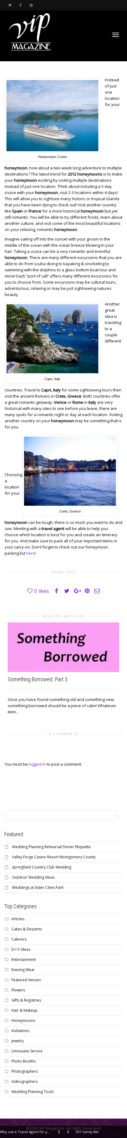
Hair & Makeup (24, 1010)
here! (31, 553)
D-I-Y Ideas (20, 949)
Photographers (24, 1071)
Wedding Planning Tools (32, 1091)
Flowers (18, 990)
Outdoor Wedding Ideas (33, 877)
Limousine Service (27, 1051)
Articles (17, 918)
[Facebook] (20, 5)
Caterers (19, 939)
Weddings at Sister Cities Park (37, 887)
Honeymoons (23, 1020)
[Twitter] (10, 5)
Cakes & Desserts (26, 929)
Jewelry (17, 1040)
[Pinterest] (31, 5)
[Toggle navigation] (115, 35)
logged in (37, 764)
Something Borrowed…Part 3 (38, 679)
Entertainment (23, 959)
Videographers (24, 1081)
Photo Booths (23, 1061)
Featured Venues (26, 979)
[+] (63, 647)
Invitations (20, 1030)
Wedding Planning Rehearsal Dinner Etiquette (51, 846)
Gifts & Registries (26, 1000)
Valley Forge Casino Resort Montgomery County (54, 857)
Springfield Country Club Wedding (41, 867)
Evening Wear (23, 969)
